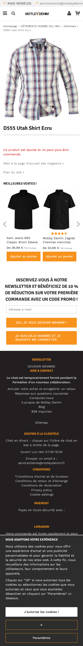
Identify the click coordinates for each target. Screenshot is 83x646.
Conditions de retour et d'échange (41, 481)
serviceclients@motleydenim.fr (41, 463)
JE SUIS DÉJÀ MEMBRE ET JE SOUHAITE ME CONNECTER (38, 338)
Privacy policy (41, 490)
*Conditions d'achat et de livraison (41, 476)
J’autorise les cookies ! (41, 612)
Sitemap (41, 422)
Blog (42, 407)
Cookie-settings (41, 494)
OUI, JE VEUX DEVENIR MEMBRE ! (41, 322)
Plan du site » (13, 172)
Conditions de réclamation (41, 485)
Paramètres (41, 638)
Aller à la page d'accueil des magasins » (33, 163)
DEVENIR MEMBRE (41, 366)
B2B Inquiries (41, 411)
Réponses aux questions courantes (41, 393)
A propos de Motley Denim (41, 402)
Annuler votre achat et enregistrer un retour (42, 389)
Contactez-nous (41, 398)
